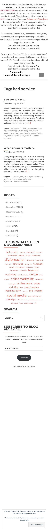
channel (30, 128)
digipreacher (9, 130)
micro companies (25, 130)
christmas (39, 252)
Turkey (20, 300)
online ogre (27, 179)
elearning (8, 264)
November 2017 (13, 212)
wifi (35, 303)
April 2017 (10, 235)
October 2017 (12, 216)
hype (16, 130)
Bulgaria (22, 252)
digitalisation (30, 260)
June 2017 (10, 226)
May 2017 (10, 231)
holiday (37, 267)
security (25, 291)
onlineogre (12, 284)
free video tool (20, 267)
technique (11, 299)
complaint (24, 176)
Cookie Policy (24, 520)
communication (12, 255)
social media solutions (15, 135)
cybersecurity (36, 255)
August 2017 (11, 221)
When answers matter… (19, 148)
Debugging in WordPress (37, 19)
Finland (11, 267)
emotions (18, 263)
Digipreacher (17, 72)
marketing (10, 274)
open (21, 287)
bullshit (23, 128)
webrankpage (28, 303)
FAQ (41, 176)
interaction (23, 270)
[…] (29, 123)
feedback (7, 179)
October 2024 (12, 202)
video (21, 303)
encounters (28, 264)
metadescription (23, 275)
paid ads (16, 133)
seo (5, 135)
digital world (39, 260)
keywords (33, 270)
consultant (37, 128)
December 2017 (13, 207)
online (33, 274)
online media (39, 279)
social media (17, 295)
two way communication (31, 300)
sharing (38, 290)
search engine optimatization (31, 133)
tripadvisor (8, 181)
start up (28, 135)
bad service (14, 128)
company (21, 255)
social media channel (34, 296)
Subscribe (24, 357)
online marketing (22, 279)
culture (28, 255)
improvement (14, 270)
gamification (29, 267)
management (17, 179)
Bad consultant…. (15, 99)
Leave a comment (21, 181)
